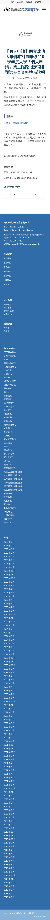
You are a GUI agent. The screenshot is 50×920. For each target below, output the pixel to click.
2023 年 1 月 (9, 698)
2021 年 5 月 (9, 770)
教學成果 (8, 417)
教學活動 (8, 421)
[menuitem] (12, 2)
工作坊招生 (9, 403)
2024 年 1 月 (9, 654)
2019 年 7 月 (9, 850)
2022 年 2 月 (9, 738)
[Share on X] (35, 195)
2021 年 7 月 (9, 763)
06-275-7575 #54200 (20, 238)
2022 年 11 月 (9, 705)
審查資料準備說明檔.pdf (16, 123)
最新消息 (7, 284)
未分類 (7, 428)
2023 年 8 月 (9, 672)
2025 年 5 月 (9, 596)
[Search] (36, 9)
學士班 (19, 78)
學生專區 (7, 263)
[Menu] (42, 9)
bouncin (43, 916)
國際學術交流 (10, 385)
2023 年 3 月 (9, 690)
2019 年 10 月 (10, 839)
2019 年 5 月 (9, 857)
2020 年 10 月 (10, 795)
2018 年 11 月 (9, 879)
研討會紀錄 (9, 453)
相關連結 (7, 280)
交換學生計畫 (10, 356)
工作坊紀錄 (9, 406)
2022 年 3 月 (9, 734)
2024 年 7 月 (9, 632)
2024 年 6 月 (9, 636)
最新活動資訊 (10, 424)
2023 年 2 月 (9, 694)
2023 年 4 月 (9, 687)
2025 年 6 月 (9, 593)
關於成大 (8, 304)
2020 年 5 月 (9, 814)
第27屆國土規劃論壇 (13, 479)
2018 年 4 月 (9, 893)
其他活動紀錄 (10, 363)
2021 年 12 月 (10, 745)
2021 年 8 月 (9, 759)
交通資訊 (8, 314)
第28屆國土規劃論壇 (13, 482)
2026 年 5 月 (9, 553)
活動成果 (8, 435)
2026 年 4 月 (9, 556)
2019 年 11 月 (9, 835)
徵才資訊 (8, 410)
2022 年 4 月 (9, 730)
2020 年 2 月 (9, 824)
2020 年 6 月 (9, 810)
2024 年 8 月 (9, 629)
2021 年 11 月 (9, 748)
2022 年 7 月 (9, 719)
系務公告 (34, 78)
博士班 (7, 377)
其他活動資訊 (10, 367)
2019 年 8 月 (9, 846)
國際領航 (8, 388)
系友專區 (8, 501)
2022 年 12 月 (10, 701)
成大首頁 (20, 2)
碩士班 (7, 461)
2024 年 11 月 (9, 618)
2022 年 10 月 (10, 709)
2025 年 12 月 (10, 571)
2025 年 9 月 (9, 582)
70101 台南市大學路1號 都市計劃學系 (27, 235)
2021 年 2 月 (9, 781)
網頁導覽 (38, 2)
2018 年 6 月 (9, 890)
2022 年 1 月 (9, 741)
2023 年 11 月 (9, 661)
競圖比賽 (8, 464)
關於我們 (7, 258)
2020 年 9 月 (9, 799)
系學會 (7, 328)
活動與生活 (9, 311)
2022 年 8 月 (9, 716)
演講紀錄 (8, 443)
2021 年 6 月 (9, 767)
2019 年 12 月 (10, 832)
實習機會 (8, 399)
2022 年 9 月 (9, 712)
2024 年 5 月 (9, 640)
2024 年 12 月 (10, 614)
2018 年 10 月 (10, 882)
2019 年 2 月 (9, 868)
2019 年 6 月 (9, 853)
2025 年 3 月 (9, 603)
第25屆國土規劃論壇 (13, 472)
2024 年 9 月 (9, 625)
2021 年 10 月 (10, 752)
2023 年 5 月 (9, 683)
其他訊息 (8, 370)
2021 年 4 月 (9, 774)
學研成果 (7, 267)
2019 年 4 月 (9, 861)
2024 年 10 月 (10, 622)
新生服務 (8, 308)
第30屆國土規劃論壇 (13, 490)
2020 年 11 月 (9, 792)
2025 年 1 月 (9, 611)
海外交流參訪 (10, 439)
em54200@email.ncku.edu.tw (26, 244)
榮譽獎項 (8, 432)
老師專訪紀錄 (10, 508)
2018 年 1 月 (9, 897)
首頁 (12, 2)
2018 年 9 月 (9, 886)
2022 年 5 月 (9, 727)
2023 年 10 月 (10, 665)
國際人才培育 (10, 381)
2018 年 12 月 (10, 875)
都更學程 (8, 519)
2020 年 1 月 (9, 828)
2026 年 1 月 (9, 567)
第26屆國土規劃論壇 (13, 475)
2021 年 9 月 (9, 756)
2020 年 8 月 (9, 803)
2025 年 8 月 (9, 585)
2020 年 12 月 (10, 788)
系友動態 (8, 497)
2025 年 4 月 (9, 600)
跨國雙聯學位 (10, 515)
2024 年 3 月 (9, 647)
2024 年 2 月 (9, 651)
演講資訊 (8, 446)
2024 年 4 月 (9, 643)
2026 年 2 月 (9, 564)
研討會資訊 (9, 457)
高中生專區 (9, 522)
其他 (6, 359)
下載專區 (7, 276)
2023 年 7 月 (9, 676)
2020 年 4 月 (9, 817)
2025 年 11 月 (9, 574)
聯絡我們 (29, 2)
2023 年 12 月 (10, 658)
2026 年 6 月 (9, 549)
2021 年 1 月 (9, 785)
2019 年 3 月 (9, 864)
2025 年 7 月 (9, 589)
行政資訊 (8, 511)
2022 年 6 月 (9, 723)
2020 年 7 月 (9, 806)
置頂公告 (8, 504)
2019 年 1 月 (9, 872)
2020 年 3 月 (9, 821)
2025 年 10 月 (10, 578)
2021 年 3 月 (9, 777)
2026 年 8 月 (9, 542)
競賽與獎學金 (10, 468)
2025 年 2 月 (9, 607)
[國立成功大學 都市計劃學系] (21, 9)
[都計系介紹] (25, 35)
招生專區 (26, 78)
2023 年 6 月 (9, 680)
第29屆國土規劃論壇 (13, 486)
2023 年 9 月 (9, 669)
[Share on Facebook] (14, 195)
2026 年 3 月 (9, 560)
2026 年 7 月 (9, 545)
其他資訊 (8, 374)
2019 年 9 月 (9, 843)
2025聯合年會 (10, 352)
